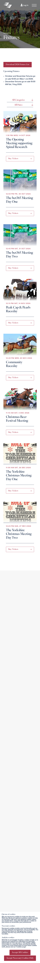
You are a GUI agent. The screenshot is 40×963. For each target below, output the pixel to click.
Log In (25, 5)
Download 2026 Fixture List (17, 65)
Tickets (7, 33)
